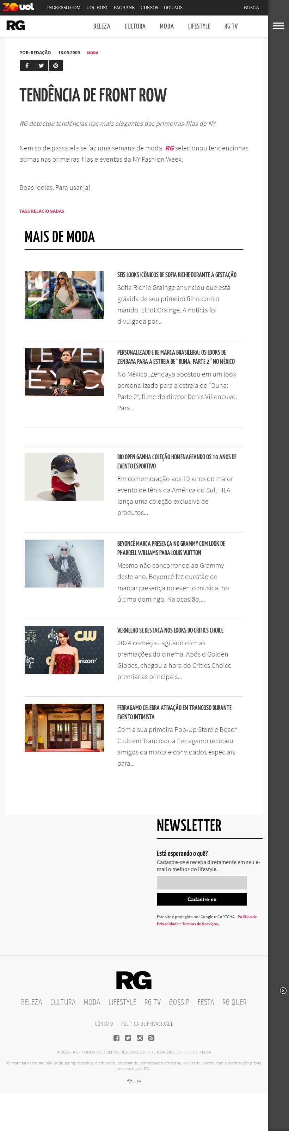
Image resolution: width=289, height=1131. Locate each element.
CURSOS (149, 7)
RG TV (231, 26)
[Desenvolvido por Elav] (134, 1083)
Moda (167, 26)
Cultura (135, 26)
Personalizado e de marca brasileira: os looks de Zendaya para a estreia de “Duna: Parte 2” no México (176, 357)
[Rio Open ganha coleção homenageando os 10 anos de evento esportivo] (64, 499)
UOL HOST (97, 7)
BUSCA (251, 7)
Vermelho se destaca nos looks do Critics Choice (170, 630)
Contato (104, 1024)
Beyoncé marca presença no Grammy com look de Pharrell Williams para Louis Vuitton (171, 549)
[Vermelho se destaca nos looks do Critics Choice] (64, 672)
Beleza (102, 26)
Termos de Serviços (200, 923)
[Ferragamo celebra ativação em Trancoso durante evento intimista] (64, 749)
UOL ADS (173, 7)
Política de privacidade (147, 1024)
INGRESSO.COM (64, 7)
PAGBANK (124, 7)
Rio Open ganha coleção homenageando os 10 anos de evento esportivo (176, 462)
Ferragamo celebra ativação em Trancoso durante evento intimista (174, 713)
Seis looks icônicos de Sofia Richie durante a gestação (176, 275)
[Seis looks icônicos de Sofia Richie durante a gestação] (64, 317)
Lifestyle (199, 26)
